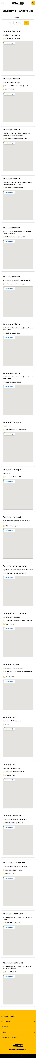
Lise (26, 23)
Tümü (10, 23)
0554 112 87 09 (9, 873)
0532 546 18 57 (9, 624)
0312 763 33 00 (9, 89)
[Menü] (2, 3)
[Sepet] (33, 3)
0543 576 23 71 (9, 677)
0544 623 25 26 (10, 775)
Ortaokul (18, 23)
